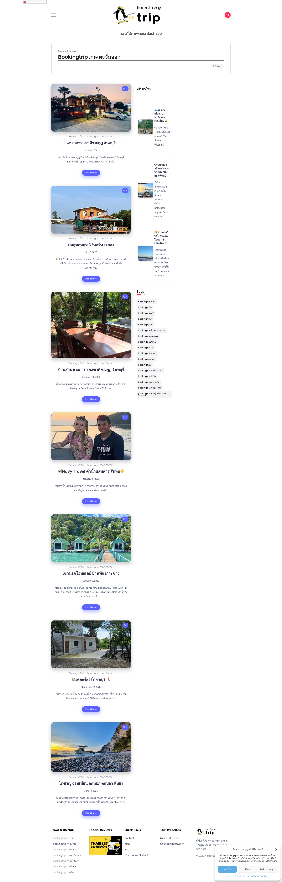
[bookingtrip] (141, 14)
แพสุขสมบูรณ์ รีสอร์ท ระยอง (91, 245)
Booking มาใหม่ (76, 136)
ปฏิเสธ (247, 869)
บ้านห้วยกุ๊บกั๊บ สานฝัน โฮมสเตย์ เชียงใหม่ (161, 237)
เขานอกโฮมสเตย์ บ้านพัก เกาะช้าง (91, 573)
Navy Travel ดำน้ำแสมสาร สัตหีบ (91, 471)
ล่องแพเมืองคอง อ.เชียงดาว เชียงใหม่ (160, 115)
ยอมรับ (227, 869)
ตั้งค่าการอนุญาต (268, 869)
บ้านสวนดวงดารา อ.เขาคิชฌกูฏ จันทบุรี (91, 369)
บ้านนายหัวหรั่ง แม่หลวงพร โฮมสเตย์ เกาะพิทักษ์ (161, 170)
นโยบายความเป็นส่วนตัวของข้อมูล (255, 876)
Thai (28, 2)
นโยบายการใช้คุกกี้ (233, 876)
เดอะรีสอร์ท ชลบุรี (91, 679)
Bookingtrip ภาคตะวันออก (100, 136)
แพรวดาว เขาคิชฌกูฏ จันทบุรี (91, 143)
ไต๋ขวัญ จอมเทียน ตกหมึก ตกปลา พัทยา (91, 783)
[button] (276, 849)
